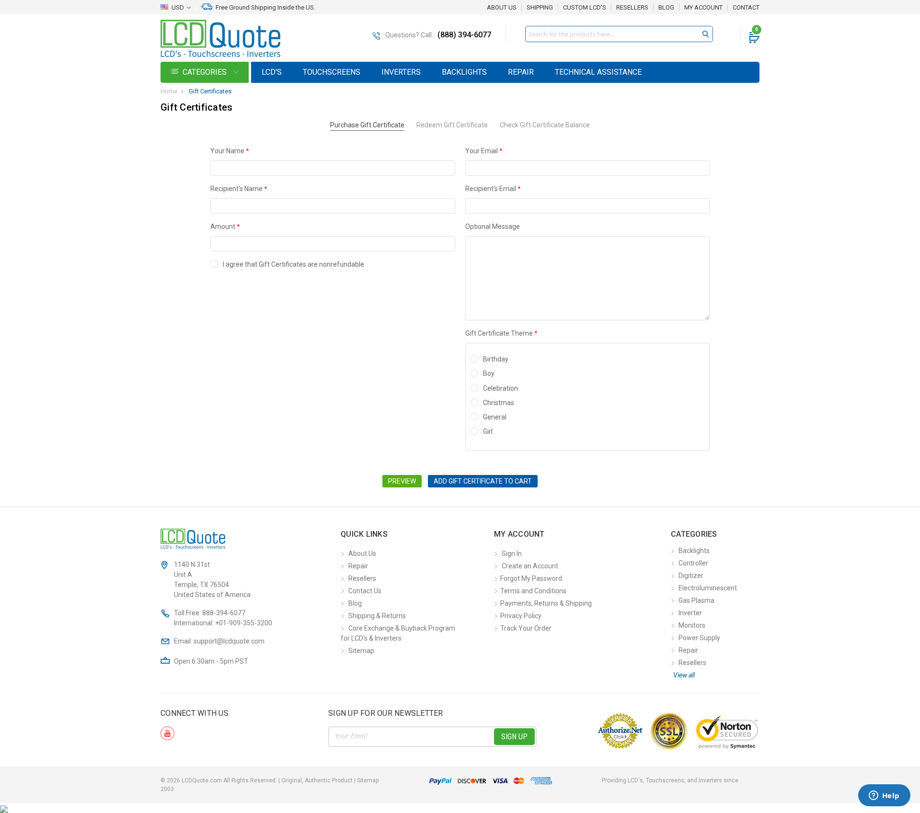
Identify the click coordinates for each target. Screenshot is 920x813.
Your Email (483, 151)
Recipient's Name (238, 188)
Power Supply (699, 638)
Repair (521, 72)
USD (177, 7)
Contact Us (364, 591)
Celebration (500, 388)
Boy (488, 373)
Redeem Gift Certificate (452, 125)
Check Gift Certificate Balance (545, 125)
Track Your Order (526, 628)
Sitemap (361, 651)
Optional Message (492, 226)
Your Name (229, 151)
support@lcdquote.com (229, 641)
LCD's (272, 72)
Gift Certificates (210, 91)
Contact (746, 7)
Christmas (498, 402)
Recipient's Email (492, 188)
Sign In (512, 553)
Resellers (632, 7)
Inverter (690, 613)
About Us (502, 7)
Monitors (691, 625)
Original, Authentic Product (317, 780)
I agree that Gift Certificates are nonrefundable (293, 264)
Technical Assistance (598, 72)
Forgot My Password (531, 578)
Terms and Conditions (533, 591)
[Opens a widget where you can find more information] (884, 796)
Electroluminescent (707, 588)
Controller (693, 563)
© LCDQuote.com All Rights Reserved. (270, 780)
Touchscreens (331, 72)
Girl (488, 431)
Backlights (464, 72)
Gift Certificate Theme (501, 333)
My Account (703, 7)
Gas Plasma (696, 600)
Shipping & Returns (377, 616)
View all (684, 675)
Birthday (495, 359)
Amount (225, 226)
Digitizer (690, 575)
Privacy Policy (520, 616)
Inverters (401, 72)
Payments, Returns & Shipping (546, 603)
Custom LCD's (584, 7)
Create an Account (530, 566)
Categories (206, 72)
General (494, 417)
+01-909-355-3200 (243, 623)
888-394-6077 (223, 613)
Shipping (540, 7)
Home (169, 91)
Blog (666, 7)
